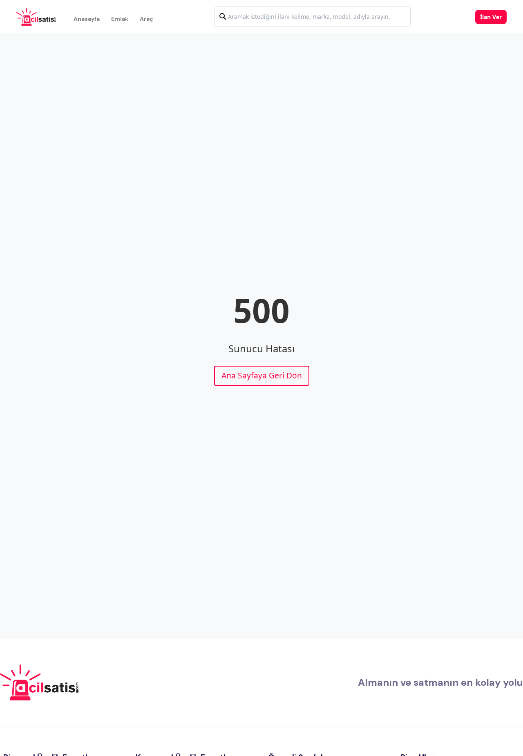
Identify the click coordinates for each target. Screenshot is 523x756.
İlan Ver (491, 17)
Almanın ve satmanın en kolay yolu (440, 682)
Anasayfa (87, 18)
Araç (146, 18)
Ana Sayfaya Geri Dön (261, 375)
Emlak (119, 18)
